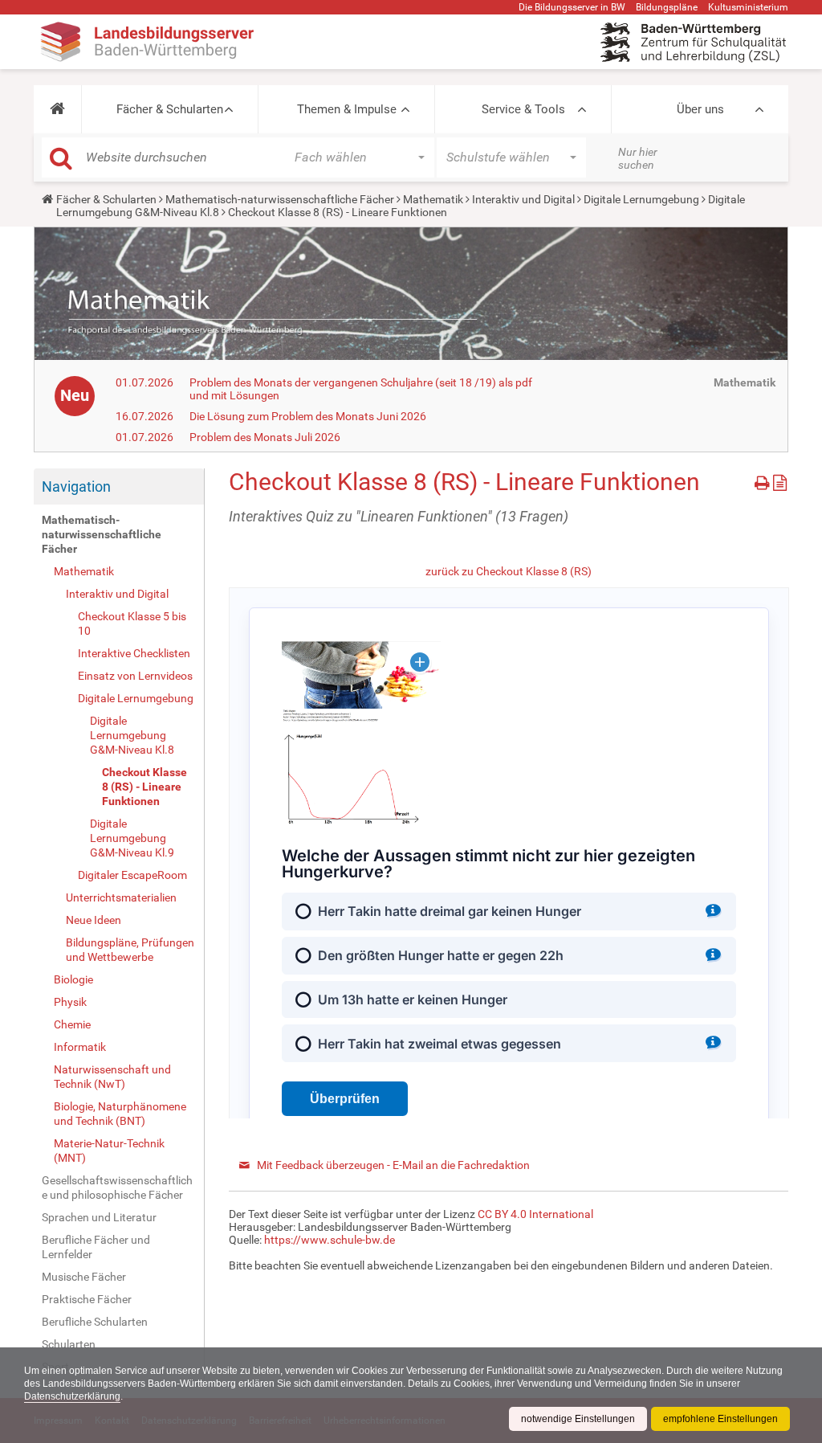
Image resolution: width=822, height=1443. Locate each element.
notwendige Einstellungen (578, 1419)
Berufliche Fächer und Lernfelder (96, 1247)
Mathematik (433, 199)
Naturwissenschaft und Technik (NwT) (112, 1076)
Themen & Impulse (347, 109)
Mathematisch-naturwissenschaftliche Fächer (279, 199)
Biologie (73, 979)
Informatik (80, 1046)
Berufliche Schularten (95, 1321)
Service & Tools (523, 109)
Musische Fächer (84, 1276)
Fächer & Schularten (169, 109)
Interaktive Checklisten (134, 653)
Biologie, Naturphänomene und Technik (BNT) (120, 1113)
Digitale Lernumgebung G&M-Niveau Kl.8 (132, 735)
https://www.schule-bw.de (329, 1239)
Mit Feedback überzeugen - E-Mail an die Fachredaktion (393, 1165)
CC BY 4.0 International (535, 1214)
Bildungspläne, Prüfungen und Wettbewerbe (130, 949)
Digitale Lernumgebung (641, 199)
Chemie (72, 1024)
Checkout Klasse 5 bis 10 (132, 623)
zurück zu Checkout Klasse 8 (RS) (508, 571)
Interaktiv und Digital (523, 199)
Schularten (69, 1344)
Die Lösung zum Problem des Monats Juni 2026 (307, 416)
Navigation (76, 486)
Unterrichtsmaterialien (121, 897)
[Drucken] (764, 480)
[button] (57, 109)
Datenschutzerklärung (72, 1396)
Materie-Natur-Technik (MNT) (109, 1150)
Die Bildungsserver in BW (572, 7)
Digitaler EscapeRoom (132, 875)
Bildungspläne (667, 7)
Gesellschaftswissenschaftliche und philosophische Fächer (117, 1187)
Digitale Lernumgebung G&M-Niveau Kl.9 (132, 838)
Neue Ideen (93, 920)
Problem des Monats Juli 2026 (264, 437)
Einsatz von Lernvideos (135, 675)
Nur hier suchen (637, 158)
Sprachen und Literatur (99, 1217)
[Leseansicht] (780, 480)
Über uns (700, 109)
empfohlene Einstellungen (720, 1419)
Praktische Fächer (87, 1299)
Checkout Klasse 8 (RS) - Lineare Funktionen (144, 786)
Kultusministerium (748, 7)
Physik (70, 1001)
